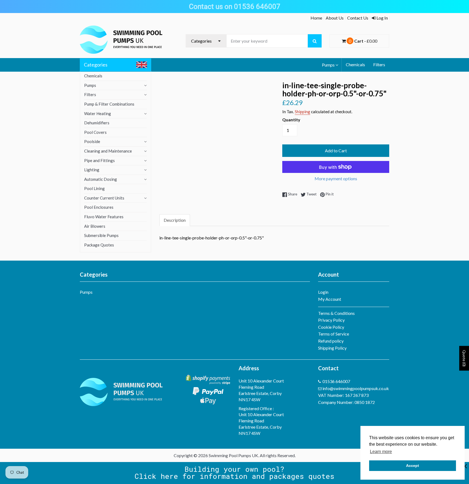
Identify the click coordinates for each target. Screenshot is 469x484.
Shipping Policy (332, 347)
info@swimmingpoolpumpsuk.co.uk (355, 388)
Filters (379, 64)
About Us (335, 17)
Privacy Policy (331, 319)
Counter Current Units (104, 197)
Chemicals (355, 64)
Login (323, 292)
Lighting (91, 169)
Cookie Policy (331, 327)
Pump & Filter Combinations (109, 104)
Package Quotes (99, 244)
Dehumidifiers (96, 122)
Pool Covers (95, 132)
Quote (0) (464, 358)
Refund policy (331, 340)
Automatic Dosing (100, 179)
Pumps (328, 64)
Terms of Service (333, 333)
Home (316, 17)
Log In (382, 17)
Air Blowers (94, 226)
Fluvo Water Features (103, 216)
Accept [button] (412, 465)
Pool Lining (94, 188)
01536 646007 (336, 381)
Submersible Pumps (101, 235)
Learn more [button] (381, 451)
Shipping (302, 111)
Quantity (291, 119)
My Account (329, 299)
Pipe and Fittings (99, 160)
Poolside (92, 141)
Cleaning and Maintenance (108, 150)
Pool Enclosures (98, 207)
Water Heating (97, 113)
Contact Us (357, 17)
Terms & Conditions (336, 313)
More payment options (336, 178)
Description (175, 220)
